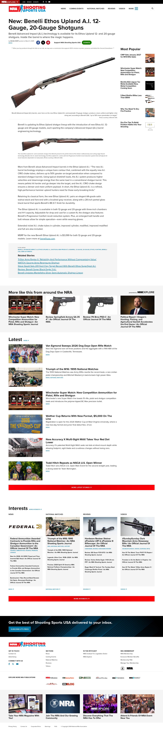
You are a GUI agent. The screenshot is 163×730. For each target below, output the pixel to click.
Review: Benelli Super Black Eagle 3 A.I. (37, 269)
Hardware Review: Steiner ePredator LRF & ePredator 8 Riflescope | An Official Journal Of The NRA (99, 542)
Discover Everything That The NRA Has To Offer (98, 717)
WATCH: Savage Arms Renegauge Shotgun (38, 262)
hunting (98, 250)
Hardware (88, 549)
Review (95, 549)
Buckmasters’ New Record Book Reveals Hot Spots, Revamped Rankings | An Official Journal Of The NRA (24, 580)
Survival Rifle (145, 549)
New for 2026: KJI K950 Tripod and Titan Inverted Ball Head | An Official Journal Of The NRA (25, 558)
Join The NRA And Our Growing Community (62, 717)
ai (37, 250)
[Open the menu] (136, 8)
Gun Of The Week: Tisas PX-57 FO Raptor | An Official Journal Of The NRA (137, 553)
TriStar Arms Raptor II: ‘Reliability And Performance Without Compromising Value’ (57, 259)
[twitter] (43, 41)
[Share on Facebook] (38, 41)
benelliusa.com (47, 238)
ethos (92, 250)
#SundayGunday (128, 549)
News (63, 8)
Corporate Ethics (36, 726)
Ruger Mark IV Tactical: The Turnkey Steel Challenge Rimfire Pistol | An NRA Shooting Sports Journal (100, 569)
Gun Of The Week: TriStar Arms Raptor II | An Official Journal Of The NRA (137, 568)
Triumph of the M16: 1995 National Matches (72, 369)
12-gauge (79, 250)
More (25, 341)
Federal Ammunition (17, 550)
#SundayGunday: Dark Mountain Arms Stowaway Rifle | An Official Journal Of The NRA (136, 542)
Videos (122, 8)
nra (48, 546)
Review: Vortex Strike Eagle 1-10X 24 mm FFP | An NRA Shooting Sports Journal (99, 561)
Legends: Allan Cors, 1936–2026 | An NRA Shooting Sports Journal (62, 558)
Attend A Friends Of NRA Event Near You (136, 717)
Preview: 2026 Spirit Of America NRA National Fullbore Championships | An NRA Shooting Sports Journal (61, 567)
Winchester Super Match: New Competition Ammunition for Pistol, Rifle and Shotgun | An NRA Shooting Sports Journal (24, 320)
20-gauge (86, 250)
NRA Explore (87, 657)
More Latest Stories (90, 487)
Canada (13, 552)
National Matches (95, 8)
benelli (20, 250)
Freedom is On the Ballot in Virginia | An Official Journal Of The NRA (136, 561)
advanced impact (30, 250)
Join (23, 2)
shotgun (54, 250)
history (67, 546)
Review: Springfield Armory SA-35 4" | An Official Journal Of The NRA (63, 319)
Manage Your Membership (129, 663)
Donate (35, 2)
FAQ (55, 726)
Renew (29, 2)
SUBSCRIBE (20, 629)
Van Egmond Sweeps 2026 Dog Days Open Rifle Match (79, 346)
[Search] (152, 8)
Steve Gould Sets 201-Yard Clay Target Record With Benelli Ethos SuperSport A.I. (57, 266)
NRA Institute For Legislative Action (95, 654)
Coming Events (76, 8)
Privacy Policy (13, 726)
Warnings (47, 726)
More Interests (34, 509)
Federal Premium (32, 550)
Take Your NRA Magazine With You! (24, 717)
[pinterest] (48, 41)
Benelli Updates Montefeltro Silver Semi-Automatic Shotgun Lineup (50, 272)
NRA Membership (127, 654)
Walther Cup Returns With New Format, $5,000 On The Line (79, 417)
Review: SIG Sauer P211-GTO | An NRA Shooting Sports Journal (98, 553)
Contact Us (12, 654)
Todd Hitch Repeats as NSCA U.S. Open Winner (74, 463)
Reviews (111, 8)
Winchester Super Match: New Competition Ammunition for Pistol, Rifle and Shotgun (81, 394)
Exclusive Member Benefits (130, 657)
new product (63, 250)
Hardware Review (104, 549)
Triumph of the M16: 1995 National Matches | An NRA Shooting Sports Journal (61, 541)
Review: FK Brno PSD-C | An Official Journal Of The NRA (97, 318)
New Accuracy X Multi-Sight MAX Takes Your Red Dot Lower (77, 440)
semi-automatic (26, 252)
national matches (57, 546)
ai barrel (72, 250)
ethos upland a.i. (44, 250)
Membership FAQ (126, 660)
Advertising (12, 657)
